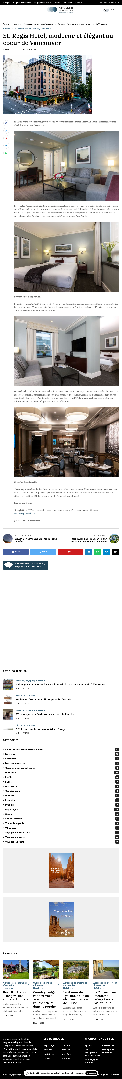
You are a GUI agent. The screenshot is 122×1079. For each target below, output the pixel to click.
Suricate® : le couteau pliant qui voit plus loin (43, 699)
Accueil (6, 24)
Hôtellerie (17, 24)
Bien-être (21, 695)
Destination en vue (61, 763)
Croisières (61, 758)
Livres (61, 781)
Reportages (61, 809)
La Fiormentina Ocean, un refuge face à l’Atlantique (105, 997)
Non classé (61, 786)
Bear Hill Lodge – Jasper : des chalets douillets (15, 995)
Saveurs (20, 680)
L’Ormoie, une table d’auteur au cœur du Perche (45, 714)
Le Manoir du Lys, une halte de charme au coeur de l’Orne (76, 997)
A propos (89, 1045)
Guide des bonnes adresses (61, 768)
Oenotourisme (61, 791)
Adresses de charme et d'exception (39, 24)
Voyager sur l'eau (61, 841)
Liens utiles (108, 1045)
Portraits (61, 800)
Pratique (61, 805)
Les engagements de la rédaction (92, 1052)
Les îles (61, 777)
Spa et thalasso (61, 818)
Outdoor (31, 695)
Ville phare (61, 828)
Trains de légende (61, 823)
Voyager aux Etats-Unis (61, 832)
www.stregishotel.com (24, 513)
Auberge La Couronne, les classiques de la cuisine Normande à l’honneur (60, 684)
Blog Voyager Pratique (91, 1061)
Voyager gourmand (35, 680)
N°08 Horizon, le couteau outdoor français (42, 729)
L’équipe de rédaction (108, 1051)
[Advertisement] (61, 619)
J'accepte (91, 1073)
